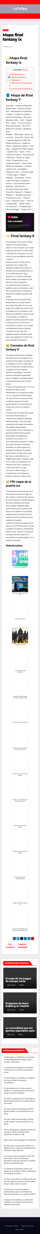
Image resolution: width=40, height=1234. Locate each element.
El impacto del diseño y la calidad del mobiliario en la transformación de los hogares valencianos (18, 1202)
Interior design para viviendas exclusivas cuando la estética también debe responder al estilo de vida (19, 1132)
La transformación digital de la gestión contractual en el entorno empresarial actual (18, 1070)
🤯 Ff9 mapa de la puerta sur (20, 89)
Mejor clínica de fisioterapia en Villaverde (20, 1140)
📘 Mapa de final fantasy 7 (17, 77)
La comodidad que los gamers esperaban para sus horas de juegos (20, 1030)
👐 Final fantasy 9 (14, 80)
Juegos (5, 30)
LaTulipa (20, 8)
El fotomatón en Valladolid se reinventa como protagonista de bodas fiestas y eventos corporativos (19, 1059)
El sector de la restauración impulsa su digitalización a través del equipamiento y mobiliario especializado (20, 1148)
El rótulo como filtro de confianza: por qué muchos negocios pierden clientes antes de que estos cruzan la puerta (20, 1181)
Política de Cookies (27, 1226)
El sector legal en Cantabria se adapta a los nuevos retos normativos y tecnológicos (19, 1080)
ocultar (24, 70)
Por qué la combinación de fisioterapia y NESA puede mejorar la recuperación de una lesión (19, 1101)
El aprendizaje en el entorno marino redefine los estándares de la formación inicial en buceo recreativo (19, 1090)
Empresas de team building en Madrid (17, 1005)
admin (21, 985)
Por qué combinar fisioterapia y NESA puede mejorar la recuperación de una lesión (18, 1111)
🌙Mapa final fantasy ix (16, 74)
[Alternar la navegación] (21, 16)
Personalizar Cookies (11, 1226)
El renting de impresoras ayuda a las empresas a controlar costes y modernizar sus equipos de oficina (20, 1171)
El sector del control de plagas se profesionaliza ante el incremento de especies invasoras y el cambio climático (20, 1192)
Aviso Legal (19, 1229)
